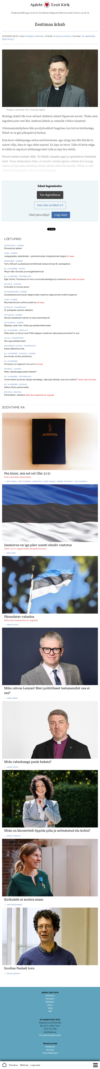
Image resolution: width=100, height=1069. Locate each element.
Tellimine (24, 1065)
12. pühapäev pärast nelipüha (18, 310)
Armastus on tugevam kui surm (19, 364)
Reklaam (50, 1001)
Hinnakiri (50, 998)
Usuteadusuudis (11, 292)
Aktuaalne (9, 315)
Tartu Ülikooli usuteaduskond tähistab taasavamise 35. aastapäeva (37, 263)
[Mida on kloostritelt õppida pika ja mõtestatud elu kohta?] (50, 826)
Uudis (7, 253)
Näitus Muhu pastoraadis (16, 387)
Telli (50, 1011)
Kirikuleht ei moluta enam (16, 287)
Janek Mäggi (12, 698)
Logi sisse (35, 1065)
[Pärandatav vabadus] (50, 612)
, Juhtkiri (17, 284)
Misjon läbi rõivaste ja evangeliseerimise (24, 271)
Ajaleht (36, 4)
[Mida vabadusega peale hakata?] (50, 758)
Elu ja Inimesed (11, 269)
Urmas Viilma (12, 625)
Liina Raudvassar (14, 905)
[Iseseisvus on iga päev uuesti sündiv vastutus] (50, 541)
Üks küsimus (10, 323)
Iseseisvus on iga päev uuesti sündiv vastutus (38, 545)
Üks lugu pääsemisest (15, 341)
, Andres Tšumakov (64, 481)
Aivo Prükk (12, 481)
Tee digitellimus (50, 194)
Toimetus (50, 995)
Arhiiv (50, 1005)
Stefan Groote (13, 973)
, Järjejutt (23, 330)
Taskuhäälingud (50, 1053)
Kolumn (67, 36)
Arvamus (57, 36)
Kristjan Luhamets (35, 36)
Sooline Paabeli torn (19, 968)
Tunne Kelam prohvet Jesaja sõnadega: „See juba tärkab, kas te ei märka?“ (41, 379)
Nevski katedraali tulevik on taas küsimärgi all (27, 317)
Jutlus (7, 338)
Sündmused (9, 261)
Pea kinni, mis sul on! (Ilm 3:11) (27, 473)
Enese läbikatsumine (14, 348)
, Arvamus (17, 392)
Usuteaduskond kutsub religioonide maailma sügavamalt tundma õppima (40, 294)
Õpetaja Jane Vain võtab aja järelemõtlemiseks (27, 325)
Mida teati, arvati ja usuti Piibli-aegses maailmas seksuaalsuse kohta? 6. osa (41, 333)
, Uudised (20, 245)
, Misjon (21, 269)
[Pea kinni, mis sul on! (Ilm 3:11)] (50, 469)
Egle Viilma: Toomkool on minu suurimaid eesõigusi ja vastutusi (35, 279)
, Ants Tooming (24, 481)
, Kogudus (22, 353)
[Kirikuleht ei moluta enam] (50, 895)
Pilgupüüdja (10, 245)
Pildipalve (8, 307)
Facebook (50, 1046)
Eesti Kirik (60, 4)
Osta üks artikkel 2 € (50, 205)
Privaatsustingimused (50, 1035)
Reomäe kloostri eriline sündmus (20, 302)
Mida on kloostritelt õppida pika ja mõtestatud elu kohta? (47, 830)
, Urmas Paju (37, 481)
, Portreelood (24, 276)
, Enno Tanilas (49, 481)
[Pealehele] (47, 7)
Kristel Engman (14, 836)
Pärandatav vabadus (15, 395)
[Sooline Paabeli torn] (50, 964)
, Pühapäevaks (19, 307)
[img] (95, 1065)
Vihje (50, 1008)
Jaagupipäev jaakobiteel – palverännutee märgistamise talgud (35, 256)
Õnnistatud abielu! (13, 248)
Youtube (50, 1049)
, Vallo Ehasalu (80, 481)
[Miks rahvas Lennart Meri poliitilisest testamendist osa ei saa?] (50, 684)
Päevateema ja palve (13, 346)
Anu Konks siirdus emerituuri (18, 356)
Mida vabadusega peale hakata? (20, 371)
